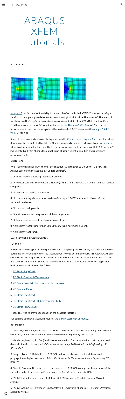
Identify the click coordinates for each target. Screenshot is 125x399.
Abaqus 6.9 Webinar (78, 125)
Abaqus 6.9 (16, 113)
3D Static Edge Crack (24, 295)
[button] (4, 4)
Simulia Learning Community (73, 318)
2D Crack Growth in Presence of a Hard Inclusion (39, 283)
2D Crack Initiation (23, 289)
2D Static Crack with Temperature (31, 277)
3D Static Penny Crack (25, 306)
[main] (44, 31)
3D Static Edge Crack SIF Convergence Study (37, 301)
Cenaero (107, 143)
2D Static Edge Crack (24, 271)
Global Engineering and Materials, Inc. (87, 139)
